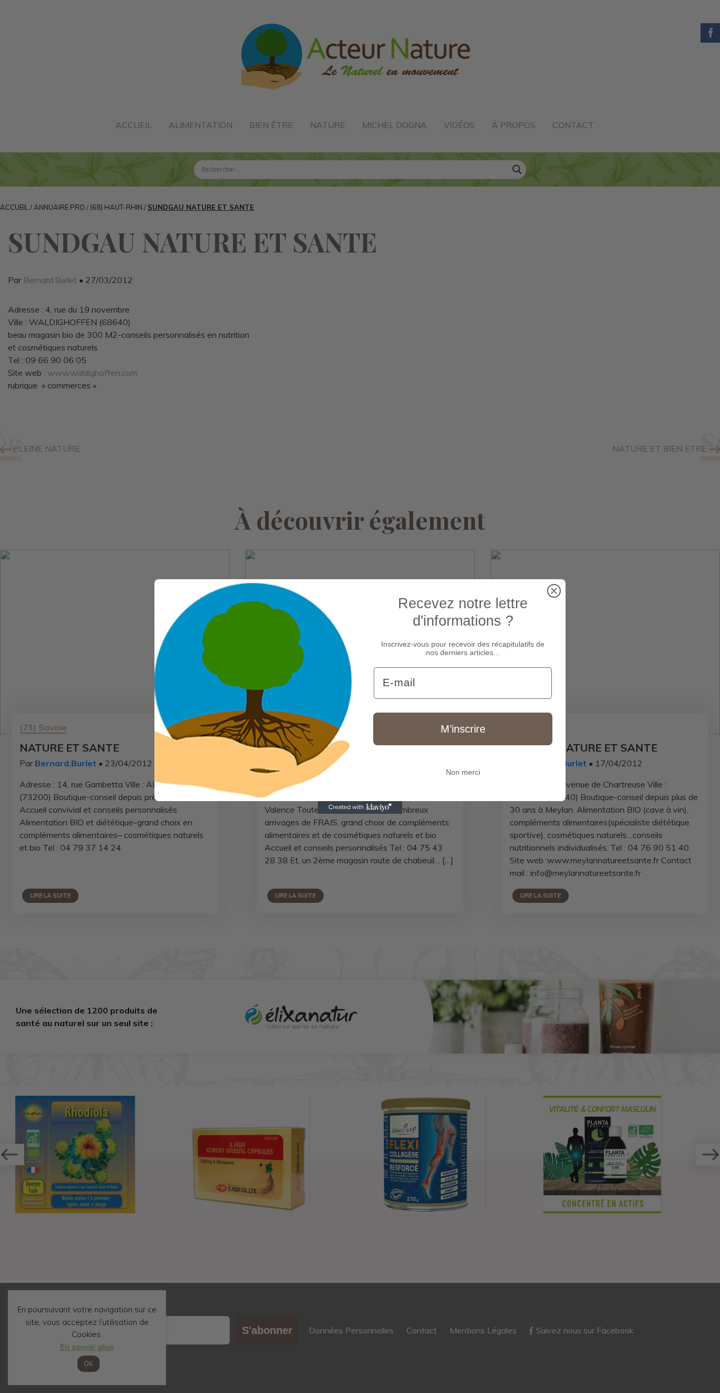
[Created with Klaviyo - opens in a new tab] (360, 807)
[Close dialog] (554, 591)
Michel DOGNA (394, 125)
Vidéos (459, 125)
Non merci (463, 772)
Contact (573, 125)
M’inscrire (463, 729)
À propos (514, 125)
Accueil (133, 125)
